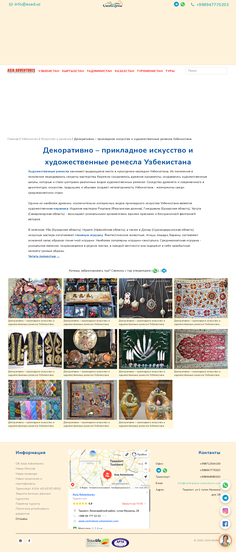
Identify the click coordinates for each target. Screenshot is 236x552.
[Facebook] (225, 524)
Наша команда (26, 474)
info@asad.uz (28, 4)
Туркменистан (150, 71)
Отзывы (21, 519)
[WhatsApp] (225, 485)
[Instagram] (225, 511)
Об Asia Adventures (30, 464)
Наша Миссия (25, 469)
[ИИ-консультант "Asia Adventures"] (225, 540)
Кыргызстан (73, 71)
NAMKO (216, 540)
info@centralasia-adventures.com (199, 483)
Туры (170, 71)
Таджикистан (99, 71)
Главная (13, 139)
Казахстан (124, 71)
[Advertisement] (118, 37)
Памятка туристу (28, 504)
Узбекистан (48, 71)
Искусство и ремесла (56, 139)
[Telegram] (225, 498)
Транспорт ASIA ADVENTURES (38, 489)
